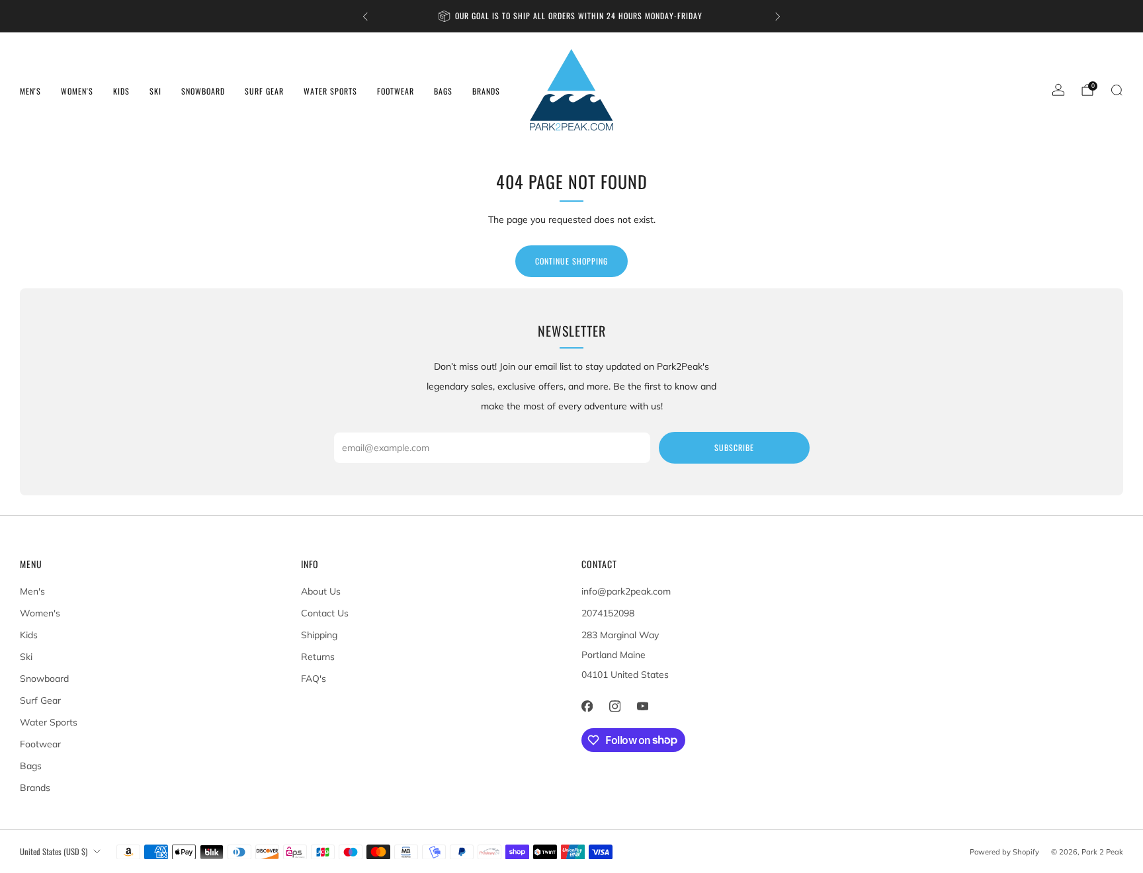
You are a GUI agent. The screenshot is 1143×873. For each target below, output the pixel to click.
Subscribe (734, 447)
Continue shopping (571, 261)
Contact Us (325, 613)
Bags (443, 91)
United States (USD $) (53, 851)
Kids (121, 91)
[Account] (1058, 90)
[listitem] (571, 16)
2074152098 (607, 613)
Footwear (395, 91)
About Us (321, 591)
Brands (486, 91)
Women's (77, 91)
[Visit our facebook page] (587, 706)
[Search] (1116, 90)
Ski (155, 91)
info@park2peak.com (626, 591)
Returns (318, 657)
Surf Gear (264, 91)
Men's (30, 91)
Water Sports (330, 91)
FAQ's (313, 679)
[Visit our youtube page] (642, 706)
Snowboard (203, 91)
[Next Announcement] (777, 16)
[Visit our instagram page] (614, 706)
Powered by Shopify (1004, 851)
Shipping (319, 635)
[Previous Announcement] (365, 16)
